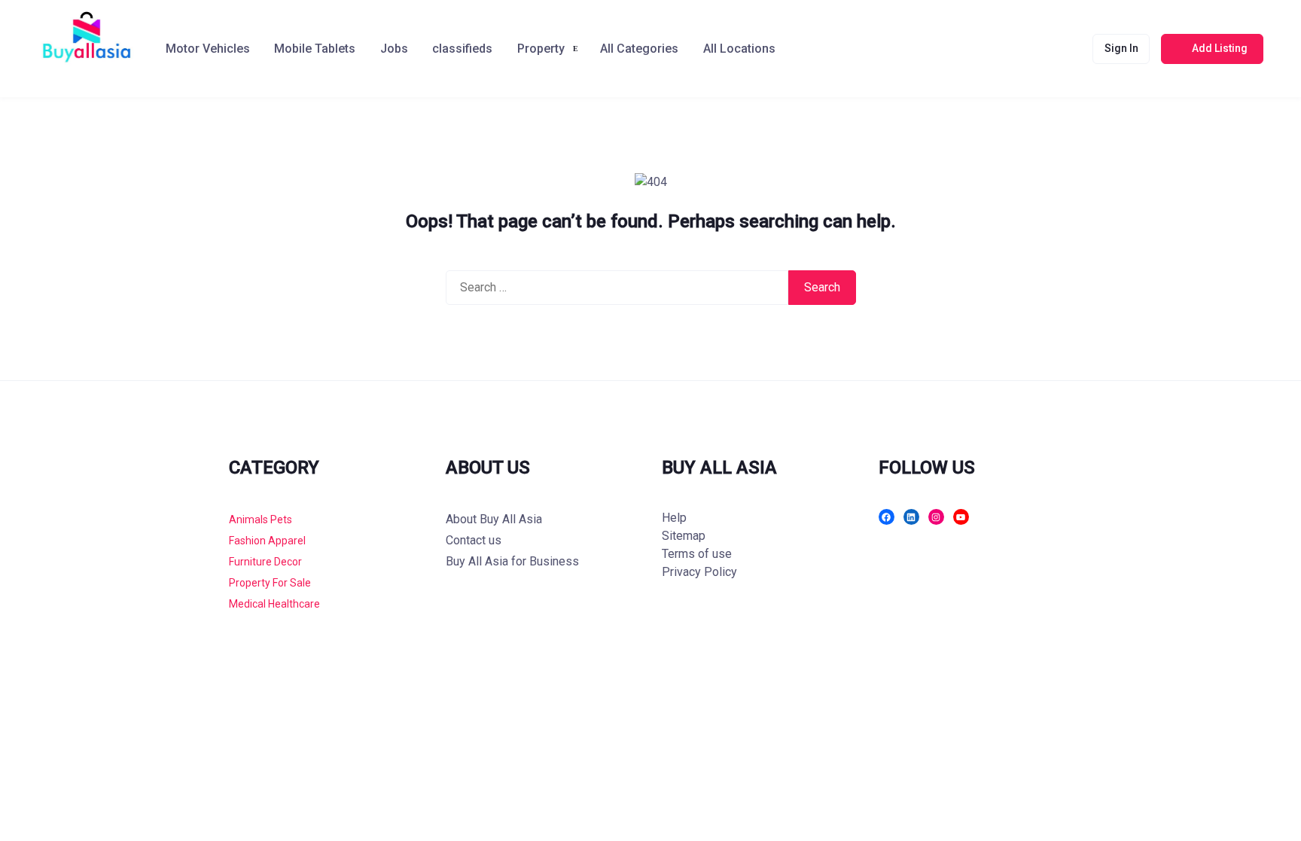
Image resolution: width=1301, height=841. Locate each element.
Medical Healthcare (274, 604)
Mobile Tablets (314, 48)
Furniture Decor (265, 562)
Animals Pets (260, 519)
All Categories (639, 48)
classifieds (462, 48)
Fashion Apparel (267, 541)
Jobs (394, 48)
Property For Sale (270, 583)
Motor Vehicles (208, 48)
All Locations (739, 48)
